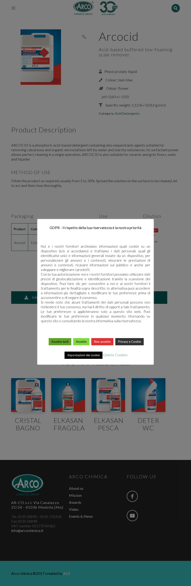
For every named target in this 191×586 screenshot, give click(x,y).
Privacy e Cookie (129, 341)
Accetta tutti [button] (59, 341)
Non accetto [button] (102, 341)
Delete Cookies (115, 355)
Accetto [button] (81, 341)
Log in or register (96, 438)
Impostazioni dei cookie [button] (83, 355)
